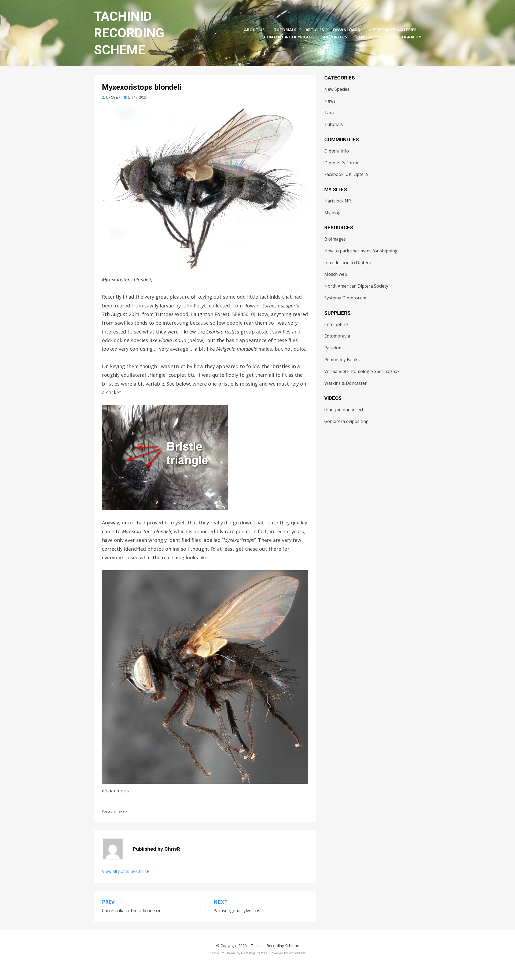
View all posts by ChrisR (125, 871)
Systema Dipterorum (345, 298)
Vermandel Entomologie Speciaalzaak (362, 371)
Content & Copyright (288, 36)
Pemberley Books (342, 359)
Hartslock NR (337, 201)
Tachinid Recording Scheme (129, 33)
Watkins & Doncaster (345, 383)
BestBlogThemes (254, 953)
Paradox (332, 348)
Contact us (369, 36)
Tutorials (285, 29)
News (330, 101)
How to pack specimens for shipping (361, 251)
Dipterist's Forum (341, 163)
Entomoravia (337, 336)
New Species (337, 89)
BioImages (335, 239)
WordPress (297, 953)
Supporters (334, 36)
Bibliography (406, 36)
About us (254, 29)
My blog (332, 213)
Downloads (346, 29)
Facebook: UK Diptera (346, 174)
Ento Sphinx (336, 324)
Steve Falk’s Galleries (393, 29)
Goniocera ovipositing (346, 421)
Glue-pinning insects (345, 409)
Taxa (120, 811)
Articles (315, 29)
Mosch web (335, 274)
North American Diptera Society (356, 286)
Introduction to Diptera (347, 263)
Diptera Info (336, 151)
